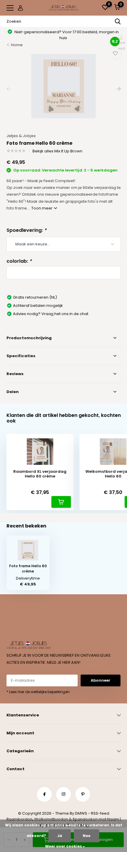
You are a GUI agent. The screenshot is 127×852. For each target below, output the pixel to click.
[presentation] (8, 89)
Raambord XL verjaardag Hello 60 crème (39, 473)
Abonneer (100, 680)
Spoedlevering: (26, 230)
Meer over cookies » (65, 846)
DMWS (81, 813)
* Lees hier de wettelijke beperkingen (38, 691)
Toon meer (42, 208)
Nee (86, 835)
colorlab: (19, 261)
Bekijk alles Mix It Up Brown (57, 151)
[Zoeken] (118, 21)
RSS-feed (100, 813)
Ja (59, 835)
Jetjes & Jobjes (21, 136)
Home (17, 45)
